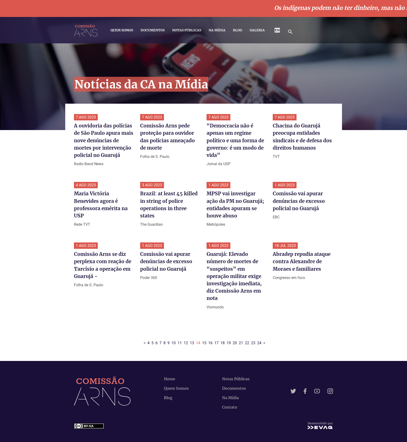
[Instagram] (330, 391)
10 (173, 343)
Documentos (153, 30)
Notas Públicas (186, 30)
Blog (237, 30)
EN (277, 30)
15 (204, 343)
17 (216, 343)
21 (241, 343)
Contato (229, 407)
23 (253, 343)
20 (235, 343)
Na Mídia (217, 30)
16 (210, 343)
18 (222, 343)
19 (229, 343)
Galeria (257, 30)
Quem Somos (121, 30)
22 (247, 343)
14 (198, 343)
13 (192, 343)
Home (169, 379)
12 (186, 343)
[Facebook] (305, 391)
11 (180, 343)
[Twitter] (293, 391)
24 (259, 343)
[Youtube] (317, 391)
